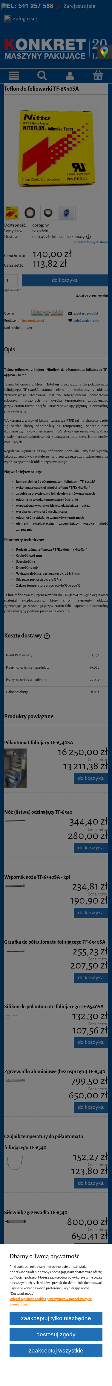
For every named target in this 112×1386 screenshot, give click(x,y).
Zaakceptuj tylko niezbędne (56, 1318)
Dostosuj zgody (56, 1334)
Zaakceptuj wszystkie (56, 1350)
